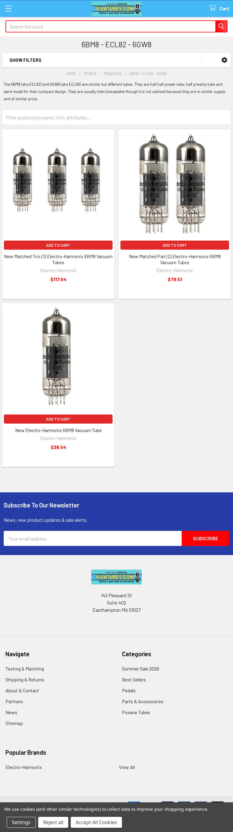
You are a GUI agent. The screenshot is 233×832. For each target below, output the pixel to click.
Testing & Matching (24, 668)
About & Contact (22, 690)
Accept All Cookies (96, 822)
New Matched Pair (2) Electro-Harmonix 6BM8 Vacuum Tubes (175, 259)
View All (127, 767)
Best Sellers (134, 679)
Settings (21, 822)
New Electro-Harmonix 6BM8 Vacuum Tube (58, 430)
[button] (224, 60)
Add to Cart (58, 245)
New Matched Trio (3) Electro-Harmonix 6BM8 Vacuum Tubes (58, 259)
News (11, 712)
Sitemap (14, 723)
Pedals (129, 690)
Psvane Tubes (136, 712)
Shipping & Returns (24, 679)
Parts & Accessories (143, 701)
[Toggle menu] (8, 8)
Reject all (53, 822)
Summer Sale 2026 (140, 668)
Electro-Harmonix (23, 767)
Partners (14, 701)
